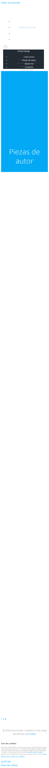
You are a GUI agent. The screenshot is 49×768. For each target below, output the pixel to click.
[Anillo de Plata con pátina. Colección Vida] (17, 489)
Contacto (27, 39)
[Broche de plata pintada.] (17, 557)
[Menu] (24, 47)
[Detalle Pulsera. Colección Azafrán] (17, 625)
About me (27, 33)
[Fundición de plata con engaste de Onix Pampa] (17, 580)
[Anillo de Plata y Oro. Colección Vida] (17, 444)
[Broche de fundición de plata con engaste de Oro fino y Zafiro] (17, 377)
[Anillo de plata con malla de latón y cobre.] (17, 354)
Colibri (32, 733)
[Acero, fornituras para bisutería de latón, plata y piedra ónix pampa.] (17, 399)
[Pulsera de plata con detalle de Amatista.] (17, 264)
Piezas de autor (27, 27)
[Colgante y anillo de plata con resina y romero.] (17, 670)
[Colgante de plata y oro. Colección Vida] (17, 692)
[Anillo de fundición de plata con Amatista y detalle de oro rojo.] (17, 241)
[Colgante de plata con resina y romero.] (17, 647)
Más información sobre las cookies (23, 755)
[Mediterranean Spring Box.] (17, 535)
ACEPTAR (6, 761)
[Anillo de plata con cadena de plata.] (17, 715)
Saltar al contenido (10, 2)
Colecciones (27, 21)
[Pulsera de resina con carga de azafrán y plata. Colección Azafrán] (17, 602)
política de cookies (35, 752)
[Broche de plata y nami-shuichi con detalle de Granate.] (17, 196)
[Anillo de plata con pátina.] (17, 287)
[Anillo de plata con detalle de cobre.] (17, 332)
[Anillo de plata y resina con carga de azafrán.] (17, 309)
